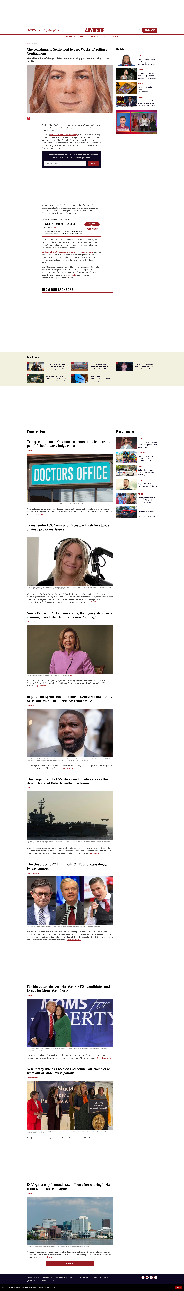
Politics (69, 36)
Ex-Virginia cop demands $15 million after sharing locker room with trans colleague (69, 1186)
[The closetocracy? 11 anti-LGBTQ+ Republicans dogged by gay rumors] (70, 901)
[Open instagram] (58, 30)
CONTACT (29, 1277)
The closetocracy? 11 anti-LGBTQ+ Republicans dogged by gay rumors (68, 866)
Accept (178, 1287)
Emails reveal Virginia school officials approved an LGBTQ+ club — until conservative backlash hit (101, 367)
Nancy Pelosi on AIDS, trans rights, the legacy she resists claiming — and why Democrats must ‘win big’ (69, 615)
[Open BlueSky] (50, 30)
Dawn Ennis (31, 534)
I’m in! (93, 163)
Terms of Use (51, 1287)
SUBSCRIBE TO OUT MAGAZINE (32, 30)
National (141, 56)
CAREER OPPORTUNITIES (48, 1277)
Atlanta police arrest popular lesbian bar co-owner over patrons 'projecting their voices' (147, 515)
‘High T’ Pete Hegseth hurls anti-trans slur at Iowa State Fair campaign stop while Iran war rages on (56, 367)
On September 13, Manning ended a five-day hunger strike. (68, 252)
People (140, 439)
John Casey (31, 788)
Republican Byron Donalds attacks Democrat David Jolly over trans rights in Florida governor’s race (69, 698)
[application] (136, 122)
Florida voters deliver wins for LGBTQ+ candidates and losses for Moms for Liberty (68, 988)
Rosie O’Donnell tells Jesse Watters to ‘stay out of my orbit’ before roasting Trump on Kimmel (147, 105)
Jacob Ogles (31, 450)
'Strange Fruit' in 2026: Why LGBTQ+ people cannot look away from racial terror (147, 76)
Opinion (115, 36)
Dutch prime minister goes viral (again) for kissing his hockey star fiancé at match (147, 501)
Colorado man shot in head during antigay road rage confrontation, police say (146, 474)
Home (29, 43)
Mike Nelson (73, 675)
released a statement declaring (64, 134)
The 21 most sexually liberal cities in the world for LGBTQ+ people (146, 459)
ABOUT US (36, 1277)
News (81, 36)
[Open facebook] (45, 30)
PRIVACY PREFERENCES (85, 1277)
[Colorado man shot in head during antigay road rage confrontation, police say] (126, 471)
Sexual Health (142, 453)
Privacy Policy (38, 1287)
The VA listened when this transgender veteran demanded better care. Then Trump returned (146, 64)
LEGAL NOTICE (106, 1277)
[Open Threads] (54, 30)
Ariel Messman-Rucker (33, 873)
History (105, 36)
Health (92, 36)
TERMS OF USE (97, 1277)
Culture (140, 97)
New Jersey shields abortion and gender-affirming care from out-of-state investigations (68, 1071)
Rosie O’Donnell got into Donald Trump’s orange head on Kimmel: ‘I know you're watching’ (144, 367)
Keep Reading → (38, 514)
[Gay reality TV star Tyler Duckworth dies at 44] (126, 484)
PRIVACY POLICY (73, 1277)
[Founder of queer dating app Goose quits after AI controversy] (126, 443)
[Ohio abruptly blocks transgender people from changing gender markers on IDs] (79, 378)
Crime (140, 466)
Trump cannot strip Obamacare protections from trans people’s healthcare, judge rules (68, 443)
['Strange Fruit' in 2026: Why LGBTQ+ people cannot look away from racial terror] (126, 74)
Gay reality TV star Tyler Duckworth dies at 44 (147, 486)
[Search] (140, 30)
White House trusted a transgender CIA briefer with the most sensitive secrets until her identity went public (57, 379)
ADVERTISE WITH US (61, 1277)
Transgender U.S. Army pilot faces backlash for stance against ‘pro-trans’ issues (68, 527)
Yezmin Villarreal (37, 117)
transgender (71, 275)
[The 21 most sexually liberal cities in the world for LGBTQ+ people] (126, 457)
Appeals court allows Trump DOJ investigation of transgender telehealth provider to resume (147, 91)
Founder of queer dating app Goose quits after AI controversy (147, 444)
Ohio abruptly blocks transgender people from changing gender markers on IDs (100, 379)
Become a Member (92, 224)
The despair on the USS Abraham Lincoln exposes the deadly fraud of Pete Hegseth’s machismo (67, 781)
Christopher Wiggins (33, 622)
